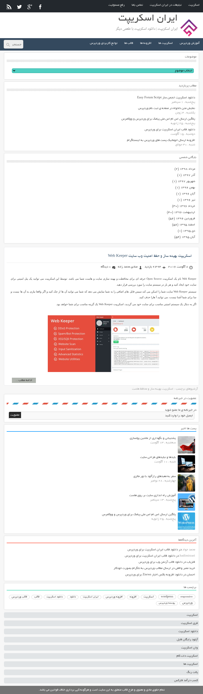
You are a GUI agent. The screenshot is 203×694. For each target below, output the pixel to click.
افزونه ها (146, 43)
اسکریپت (194, 5)
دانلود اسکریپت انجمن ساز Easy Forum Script (166, 97)
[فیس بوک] (40, 6)
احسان (191, 574)
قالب (36, 596)
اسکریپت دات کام (187, 656)
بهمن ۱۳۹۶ (187, 187)
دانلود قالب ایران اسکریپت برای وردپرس (170, 129)
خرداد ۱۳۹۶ (187, 206)
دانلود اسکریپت (55, 596)
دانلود (73, 597)
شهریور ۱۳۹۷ (186, 181)
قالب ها (128, 43)
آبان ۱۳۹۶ (188, 193)
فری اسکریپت (189, 623)
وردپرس (187, 603)
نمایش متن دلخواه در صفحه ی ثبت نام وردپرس (166, 108)
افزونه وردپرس (114, 596)
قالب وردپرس (19, 596)
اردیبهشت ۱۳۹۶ (184, 212)
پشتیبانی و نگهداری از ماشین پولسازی (153, 438)
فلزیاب (191, 562)
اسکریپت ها (165, 43)
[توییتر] (19, 6)
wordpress (167, 596)
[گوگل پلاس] (29, 6)
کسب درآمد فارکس (186, 680)
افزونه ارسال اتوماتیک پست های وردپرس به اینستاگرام (161, 140)
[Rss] (9, 6)
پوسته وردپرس (167, 603)
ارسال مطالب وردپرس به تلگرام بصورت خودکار (142, 568)
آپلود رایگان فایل (187, 639)
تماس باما (137, 5)
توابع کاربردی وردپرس (103, 43)
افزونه (133, 596)
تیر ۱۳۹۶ (189, 200)
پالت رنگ (192, 672)
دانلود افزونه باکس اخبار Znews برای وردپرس (153, 574)
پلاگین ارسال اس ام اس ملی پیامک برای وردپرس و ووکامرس (158, 119)
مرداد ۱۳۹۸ (187, 169)
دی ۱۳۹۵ (189, 231)
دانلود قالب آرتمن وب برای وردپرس (160, 562)
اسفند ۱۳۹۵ (187, 224)
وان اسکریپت (189, 647)
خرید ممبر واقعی (185, 568)
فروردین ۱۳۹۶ (185, 218)
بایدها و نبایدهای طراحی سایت (158, 457)
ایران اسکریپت (91, 597)
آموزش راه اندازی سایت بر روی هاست (152, 495)
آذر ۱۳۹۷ (188, 175)
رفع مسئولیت (116, 5)
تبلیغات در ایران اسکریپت (165, 5)
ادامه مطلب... (24, 380)
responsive (186, 596)
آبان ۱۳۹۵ (188, 237)
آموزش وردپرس (190, 43)
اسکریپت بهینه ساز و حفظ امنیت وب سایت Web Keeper (150, 256)
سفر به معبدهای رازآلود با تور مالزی (154, 476)
